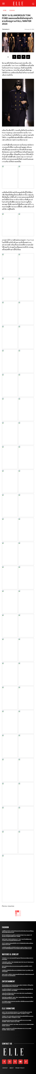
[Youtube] (20, 1061)
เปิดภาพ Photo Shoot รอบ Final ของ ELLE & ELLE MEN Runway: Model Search (18, 1025)
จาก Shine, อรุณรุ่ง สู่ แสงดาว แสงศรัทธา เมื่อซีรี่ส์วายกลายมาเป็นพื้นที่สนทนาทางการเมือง (17, 1002)
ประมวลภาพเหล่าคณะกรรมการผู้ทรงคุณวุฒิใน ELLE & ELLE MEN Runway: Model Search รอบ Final (16, 1021)
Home (4, 10)
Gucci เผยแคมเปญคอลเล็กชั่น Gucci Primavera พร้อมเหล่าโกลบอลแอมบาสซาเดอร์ (17, 944)
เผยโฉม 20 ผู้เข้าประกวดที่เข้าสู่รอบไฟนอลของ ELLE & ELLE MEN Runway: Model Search (16, 1029)
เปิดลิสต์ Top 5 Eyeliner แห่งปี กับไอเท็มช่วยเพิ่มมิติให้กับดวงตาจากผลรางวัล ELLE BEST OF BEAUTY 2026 (17, 1017)
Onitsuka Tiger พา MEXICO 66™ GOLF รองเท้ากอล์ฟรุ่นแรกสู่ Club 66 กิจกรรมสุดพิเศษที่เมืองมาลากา (16, 939)
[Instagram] (9, 1061)
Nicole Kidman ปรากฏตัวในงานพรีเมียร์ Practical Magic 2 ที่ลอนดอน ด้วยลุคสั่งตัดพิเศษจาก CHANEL (17, 935)
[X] (19, 57)
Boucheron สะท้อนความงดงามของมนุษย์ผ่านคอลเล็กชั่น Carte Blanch (17, 966)
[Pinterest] (24, 57)
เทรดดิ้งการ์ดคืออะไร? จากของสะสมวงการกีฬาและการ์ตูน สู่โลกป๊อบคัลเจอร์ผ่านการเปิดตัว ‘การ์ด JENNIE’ (17, 989)
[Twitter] (15, 1061)
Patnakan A (5, 29)
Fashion (12, 10)
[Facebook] (14, 57)
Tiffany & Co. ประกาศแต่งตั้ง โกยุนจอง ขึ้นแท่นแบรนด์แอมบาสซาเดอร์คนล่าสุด (17, 958)
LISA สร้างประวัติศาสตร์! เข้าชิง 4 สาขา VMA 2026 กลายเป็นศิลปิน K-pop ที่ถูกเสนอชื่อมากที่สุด (17, 994)
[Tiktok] (26, 1061)
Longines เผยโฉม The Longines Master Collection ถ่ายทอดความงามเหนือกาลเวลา (18, 962)
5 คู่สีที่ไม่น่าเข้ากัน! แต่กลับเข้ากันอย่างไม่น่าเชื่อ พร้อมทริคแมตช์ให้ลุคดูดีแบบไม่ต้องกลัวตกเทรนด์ (18, 931)
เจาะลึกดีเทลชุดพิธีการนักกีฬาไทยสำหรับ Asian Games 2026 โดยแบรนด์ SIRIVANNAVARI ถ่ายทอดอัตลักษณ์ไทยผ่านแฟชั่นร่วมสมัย (17, 948)
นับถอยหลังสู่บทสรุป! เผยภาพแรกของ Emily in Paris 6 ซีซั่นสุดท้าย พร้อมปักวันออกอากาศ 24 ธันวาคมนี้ (17, 985)
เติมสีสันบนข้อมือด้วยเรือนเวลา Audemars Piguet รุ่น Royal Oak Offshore (17, 971)
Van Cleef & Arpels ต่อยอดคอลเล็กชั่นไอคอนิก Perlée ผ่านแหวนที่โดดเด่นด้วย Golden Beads (18, 975)
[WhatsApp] (28, 57)
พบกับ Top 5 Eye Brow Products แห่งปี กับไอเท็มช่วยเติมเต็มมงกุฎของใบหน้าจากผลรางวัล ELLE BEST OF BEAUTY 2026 (17, 1012)
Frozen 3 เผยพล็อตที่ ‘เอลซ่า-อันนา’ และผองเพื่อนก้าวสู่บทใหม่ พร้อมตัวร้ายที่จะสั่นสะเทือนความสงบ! (17, 998)
